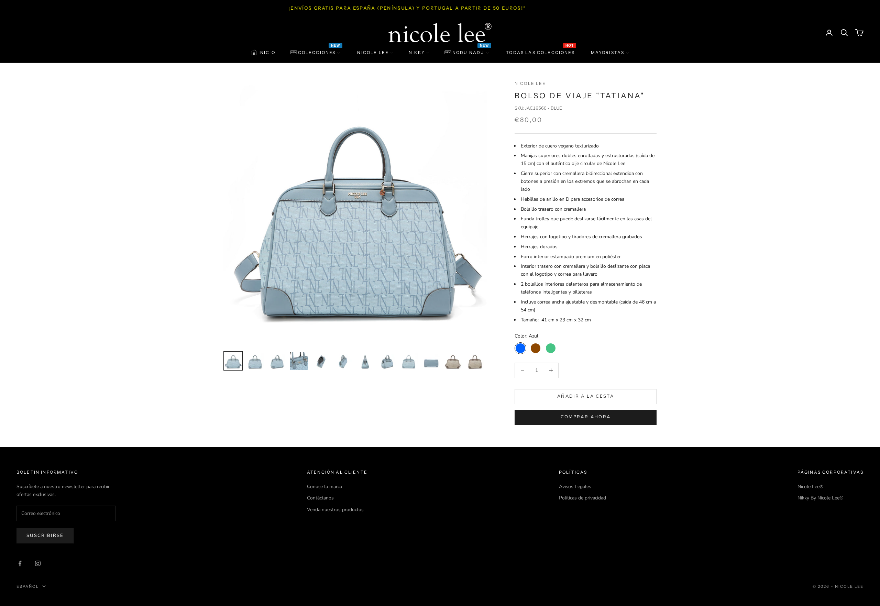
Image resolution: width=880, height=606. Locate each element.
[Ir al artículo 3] (277, 361)
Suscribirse (45, 535)
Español (27, 586)
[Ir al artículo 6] (343, 361)
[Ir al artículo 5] (321, 361)
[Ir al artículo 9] (409, 361)
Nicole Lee (530, 83)
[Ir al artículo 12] (475, 361)
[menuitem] (263, 53)
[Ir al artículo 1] (233, 361)
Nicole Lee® (810, 486)
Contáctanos (320, 498)
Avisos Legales (575, 486)
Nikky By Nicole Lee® (820, 498)
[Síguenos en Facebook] (19, 563)
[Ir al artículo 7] (365, 361)
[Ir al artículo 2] (255, 361)
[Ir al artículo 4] (299, 361)
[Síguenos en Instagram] (37, 563)
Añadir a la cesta (585, 396)
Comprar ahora (585, 417)
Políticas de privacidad (582, 498)
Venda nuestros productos (335, 509)
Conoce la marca (324, 486)
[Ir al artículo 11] (453, 361)
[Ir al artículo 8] (387, 361)
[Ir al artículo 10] (431, 361)
